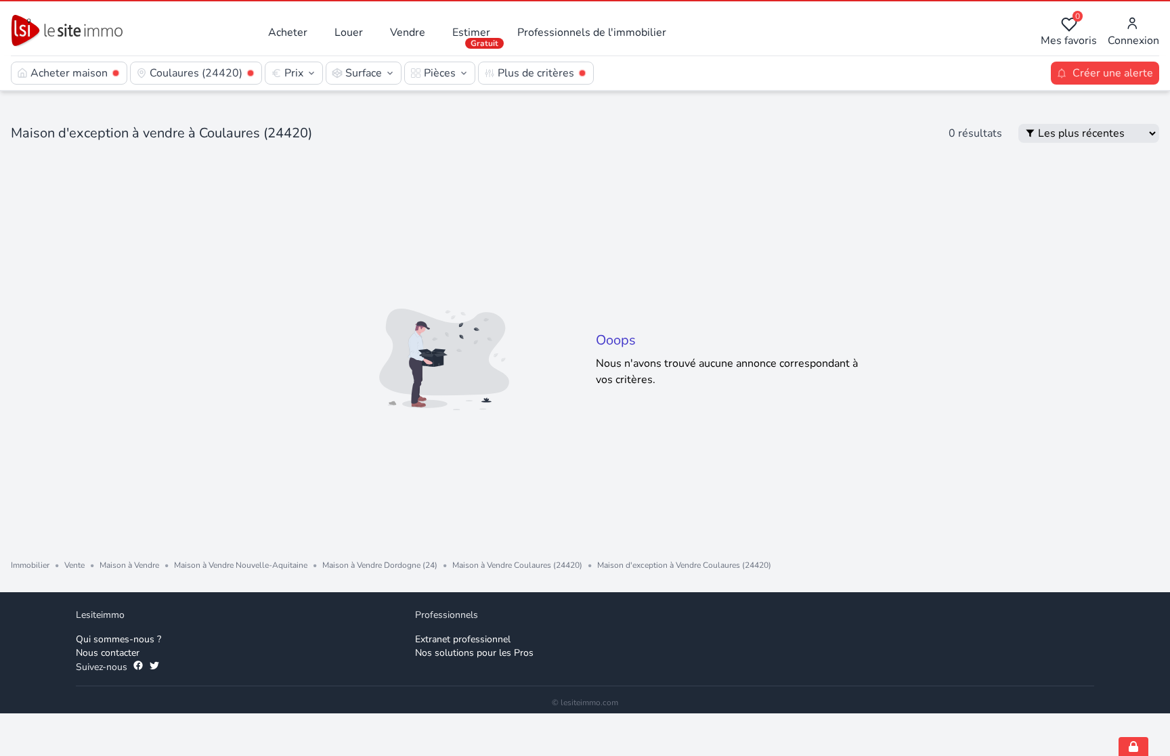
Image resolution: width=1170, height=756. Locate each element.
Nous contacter (107, 652)
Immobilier (30, 565)
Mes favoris (1069, 32)
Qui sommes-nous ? (118, 639)
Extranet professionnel (463, 639)
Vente (74, 565)
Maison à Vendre (129, 565)
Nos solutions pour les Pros (474, 652)
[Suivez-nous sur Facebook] (138, 667)
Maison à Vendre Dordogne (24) (379, 565)
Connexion (1133, 40)
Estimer (471, 32)
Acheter (287, 32)
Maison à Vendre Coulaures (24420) (517, 565)
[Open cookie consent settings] (1133, 746)
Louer (348, 32)
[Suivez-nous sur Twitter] (154, 667)
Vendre (407, 32)
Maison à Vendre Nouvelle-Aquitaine (240, 565)
